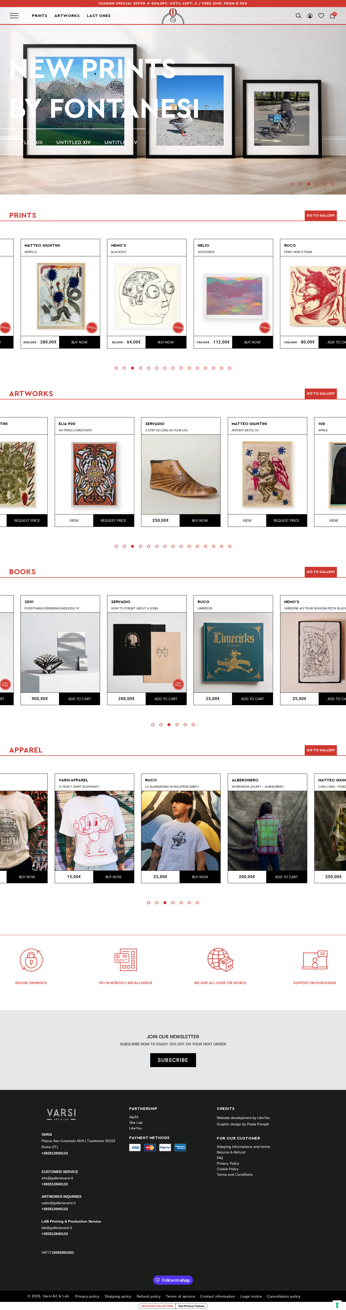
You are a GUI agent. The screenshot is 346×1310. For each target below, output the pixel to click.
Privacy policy (87, 1296)
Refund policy (149, 1296)
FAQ (220, 1157)
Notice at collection (157, 1305)
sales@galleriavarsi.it (58, 1203)
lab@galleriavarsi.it (57, 1228)
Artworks (67, 16)
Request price (62, 520)
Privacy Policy (228, 1163)
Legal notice (251, 1296)
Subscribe (173, 1060)
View (22, 520)
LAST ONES (99, 16)
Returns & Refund (231, 1152)
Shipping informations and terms (243, 1146)
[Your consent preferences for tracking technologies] (337, 1305)
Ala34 (133, 1117)
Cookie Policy (228, 1169)
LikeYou (135, 1128)
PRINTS (56, 89)
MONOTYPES (76, 122)
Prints (39, 16)
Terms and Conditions (235, 1174)
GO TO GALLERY (321, 750)
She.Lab (136, 1123)
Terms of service (180, 1296)
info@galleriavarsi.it (57, 1178)
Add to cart (322, 342)
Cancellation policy (283, 1296)
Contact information (217, 1296)
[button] (292, 183)
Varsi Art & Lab (56, 1296)
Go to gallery (321, 215)
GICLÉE (114, 122)
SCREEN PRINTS (27, 122)
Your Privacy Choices (191, 1305)
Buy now (62, 342)
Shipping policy (118, 1296)
